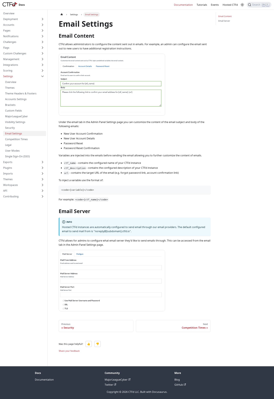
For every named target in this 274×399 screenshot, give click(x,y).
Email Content (225, 16)
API (5, 190)
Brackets (10, 105)
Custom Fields (13, 110)
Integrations (10, 65)
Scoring (7, 70)
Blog (177, 379)
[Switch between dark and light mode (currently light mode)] (242, 4)
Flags (6, 47)
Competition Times (16, 139)
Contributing (11, 196)
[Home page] (62, 14)
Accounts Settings (16, 99)
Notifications (11, 36)
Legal (8, 145)
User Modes (12, 150)
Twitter (109, 384)
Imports (8, 173)
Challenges (9, 42)
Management (11, 59)
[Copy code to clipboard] (206, 189)
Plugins (7, 168)
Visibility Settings (15, 122)
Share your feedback (69, 351)
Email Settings (13, 133)
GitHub (178, 384)
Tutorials (202, 5)
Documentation (183, 5)
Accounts (8, 25)
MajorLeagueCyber (16, 116)
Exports (7, 162)
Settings (8, 76)
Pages (6, 30)
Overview (8, 13)
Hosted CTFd (230, 5)
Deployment (10, 19)
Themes (10, 87)
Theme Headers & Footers (20, 93)
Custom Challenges (14, 53)
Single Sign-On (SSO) (17, 156)
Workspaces (10, 185)
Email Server (224, 20)
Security (10, 128)
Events (215, 5)
